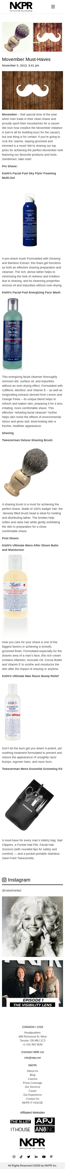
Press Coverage (32, 1082)
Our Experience (32, 1094)
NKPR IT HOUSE (32, 1102)
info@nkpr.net (32, 1057)
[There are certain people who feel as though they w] (32, 926)
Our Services (32, 1086)
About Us (32, 1071)
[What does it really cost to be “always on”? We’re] (32, 990)
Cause (32, 1090)
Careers (32, 1079)
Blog (32, 1075)
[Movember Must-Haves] (32, 37)
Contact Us (32, 1098)
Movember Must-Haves (26, 59)
